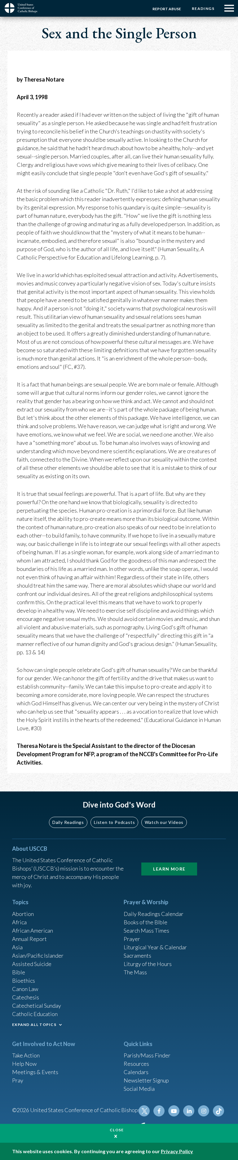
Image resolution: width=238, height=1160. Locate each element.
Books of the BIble (145, 922)
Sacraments (137, 955)
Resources (136, 1063)
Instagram (203, 1110)
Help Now (24, 1063)
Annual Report (29, 938)
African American (32, 930)
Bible (18, 972)
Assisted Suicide (31, 963)
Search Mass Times (146, 930)
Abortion (23, 913)
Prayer (132, 938)
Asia (17, 947)
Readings (203, 8)
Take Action (26, 1055)
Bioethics (23, 980)
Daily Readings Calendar (153, 913)
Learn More (169, 868)
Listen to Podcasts (114, 822)
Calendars (136, 1072)
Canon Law (25, 988)
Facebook (159, 1110)
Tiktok (218, 1110)
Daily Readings (68, 822)
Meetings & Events (35, 1072)
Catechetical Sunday (36, 1005)
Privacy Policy (177, 1151)
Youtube (173, 1110)
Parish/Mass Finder (147, 1055)
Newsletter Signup (146, 1080)
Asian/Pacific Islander (38, 955)
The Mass (135, 972)
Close (117, 1130)
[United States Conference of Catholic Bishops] (23, 8)
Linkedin (188, 1110)
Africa (19, 922)
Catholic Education (35, 1013)
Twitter (144, 1110)
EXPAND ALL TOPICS (34, 1024)
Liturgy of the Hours (148, 963)
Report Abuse (166, 8)
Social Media (139, 1088)
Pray (17, 1080)
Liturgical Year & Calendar (155, 947)
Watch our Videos (164, 822)
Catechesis (25, 997)
